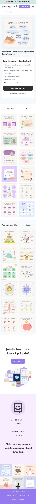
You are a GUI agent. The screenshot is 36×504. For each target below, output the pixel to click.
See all (28, 109)
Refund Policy (24, 495)
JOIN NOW (24, 7)
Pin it (4, 19)
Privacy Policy (12, 495)
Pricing (18, 424)
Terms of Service (18, 500)
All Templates (17, 420)
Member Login (18, 432)
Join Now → (18, 361)
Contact (18, 435)
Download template (18, 88)
